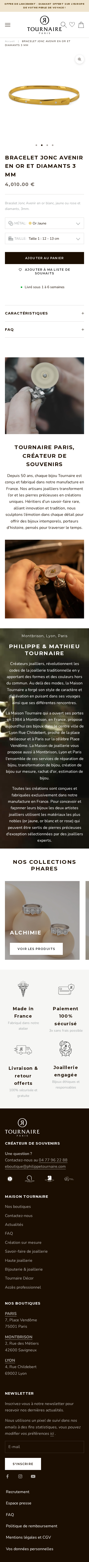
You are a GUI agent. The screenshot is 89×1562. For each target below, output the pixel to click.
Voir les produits (36, 949)
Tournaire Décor (19, 1278)
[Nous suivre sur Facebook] (7, 1476)
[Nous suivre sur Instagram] (20, 1476)
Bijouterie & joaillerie (24, 1269)
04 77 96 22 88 (53, 1160)
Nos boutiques (18, 1206)
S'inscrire (23, 1464)
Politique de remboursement (31, 1526)
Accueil (10, 41)
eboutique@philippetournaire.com (35, 1166)
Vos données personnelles (29, 1549)
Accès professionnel (23, 1287)
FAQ (9, 1233)
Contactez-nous (19, 1215)
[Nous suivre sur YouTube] (33, 1476)
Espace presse (18, 1503)
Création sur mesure (23, 1242)
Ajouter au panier (44, 258)
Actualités (14, 1224)
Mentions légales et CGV (28, 1537)
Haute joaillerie (18, 1260)
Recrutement (17, 1492)
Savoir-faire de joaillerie (26, 1251)
